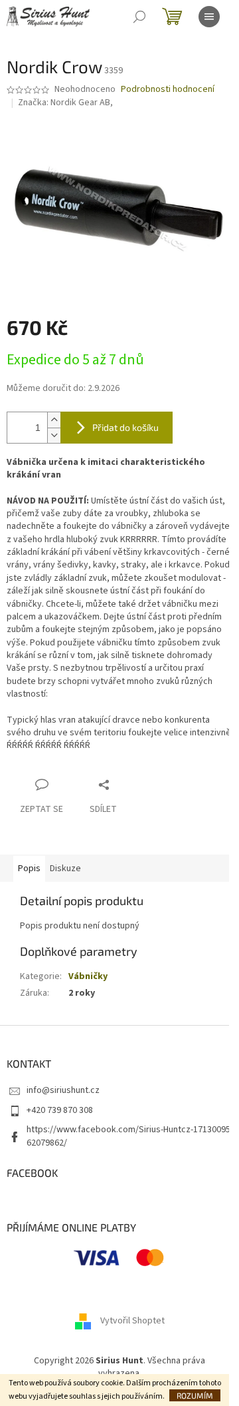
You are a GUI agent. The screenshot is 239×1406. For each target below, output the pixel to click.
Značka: (65, 102)
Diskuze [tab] (65, 868)
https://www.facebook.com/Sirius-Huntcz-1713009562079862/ (128, 1136)
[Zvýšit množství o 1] (53, 420)
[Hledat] (139, 16)
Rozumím (195, 1395)
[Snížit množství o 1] (53, 435)
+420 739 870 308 (60, 1110)
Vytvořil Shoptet (132, 1320)
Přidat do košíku (125, 427)
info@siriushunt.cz (63, 1090)
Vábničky (88, 976)
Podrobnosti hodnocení (167, 89)
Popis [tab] (29, 868)
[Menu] (209, 16)
